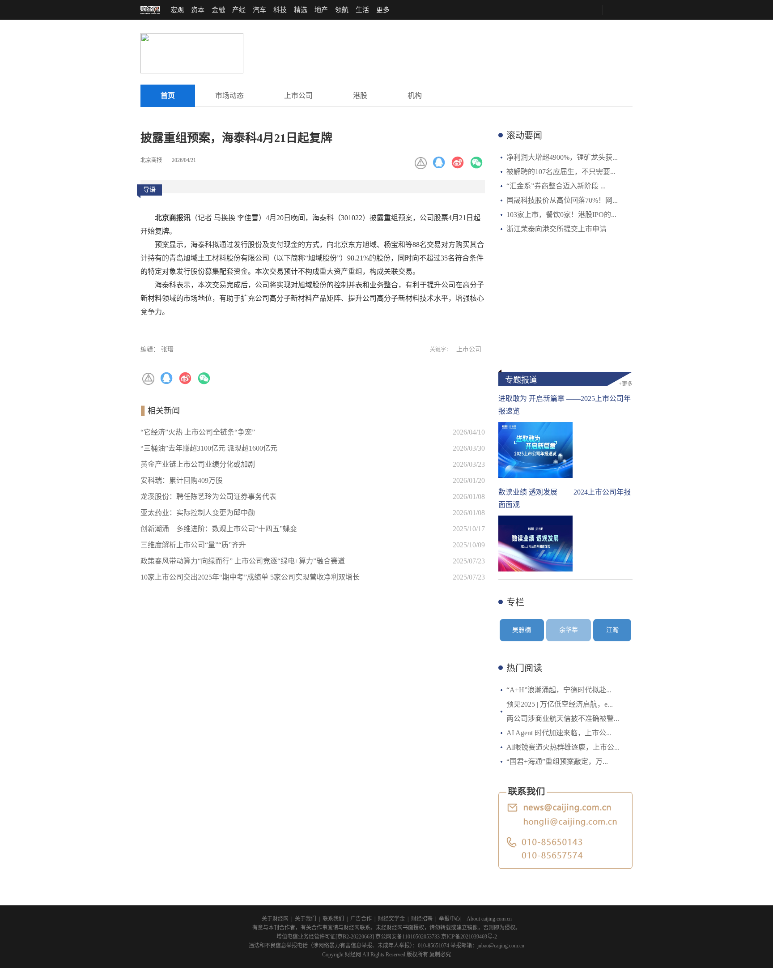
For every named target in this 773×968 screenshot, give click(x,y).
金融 (218, 9)
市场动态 (229, 95)
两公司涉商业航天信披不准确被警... (562, 718)
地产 (321, 9)
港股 (360, 95)
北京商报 (151, 160)
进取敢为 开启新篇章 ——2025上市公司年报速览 (564, 405)
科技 (280, 9)
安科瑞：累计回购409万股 (181, 480)
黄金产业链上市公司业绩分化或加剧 (197, 464)
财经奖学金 (391, 919)
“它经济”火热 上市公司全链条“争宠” (197, 432)
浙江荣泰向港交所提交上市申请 (556, 229)
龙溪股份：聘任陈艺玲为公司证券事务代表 (208, 496)
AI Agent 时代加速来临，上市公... (559, 733)
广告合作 (361, 919)
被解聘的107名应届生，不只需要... (561, 171)
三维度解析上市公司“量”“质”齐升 (193, 545)
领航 (341, 9)
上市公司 (298, 95)
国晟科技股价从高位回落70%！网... (562, 200)
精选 (300, 9)
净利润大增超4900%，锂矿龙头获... (562, 157)
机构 (415, 95)
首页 (168, 95)
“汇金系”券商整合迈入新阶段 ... (556, 186)
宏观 (177, 9)
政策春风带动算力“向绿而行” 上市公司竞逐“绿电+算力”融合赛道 (242, 561)
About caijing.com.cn (489, 919)
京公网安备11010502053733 (407, 937)
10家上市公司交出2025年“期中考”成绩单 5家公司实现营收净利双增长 (250, 577)
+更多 (626, 384)
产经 (239, 9)
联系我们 (333, 919)
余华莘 (568, 630)
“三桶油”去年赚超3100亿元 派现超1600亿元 (208, 448)
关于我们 (305, 919)
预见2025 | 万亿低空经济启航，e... (559, 704)
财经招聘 (422, 919)
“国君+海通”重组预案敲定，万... (557, 761)
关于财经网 (275, 919)
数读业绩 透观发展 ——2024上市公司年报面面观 (564, 498)
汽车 (259, 9)
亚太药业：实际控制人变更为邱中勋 (197, 512)
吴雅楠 (521, 630)
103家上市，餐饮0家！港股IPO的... (561, 214)
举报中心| (450, 919)
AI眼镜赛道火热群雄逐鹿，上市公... (563, 747)
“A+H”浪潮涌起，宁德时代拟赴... (559, 690)
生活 (362, 9)
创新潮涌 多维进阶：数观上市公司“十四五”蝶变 (218, 529)
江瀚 (612, 630)
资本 (197, 9)
